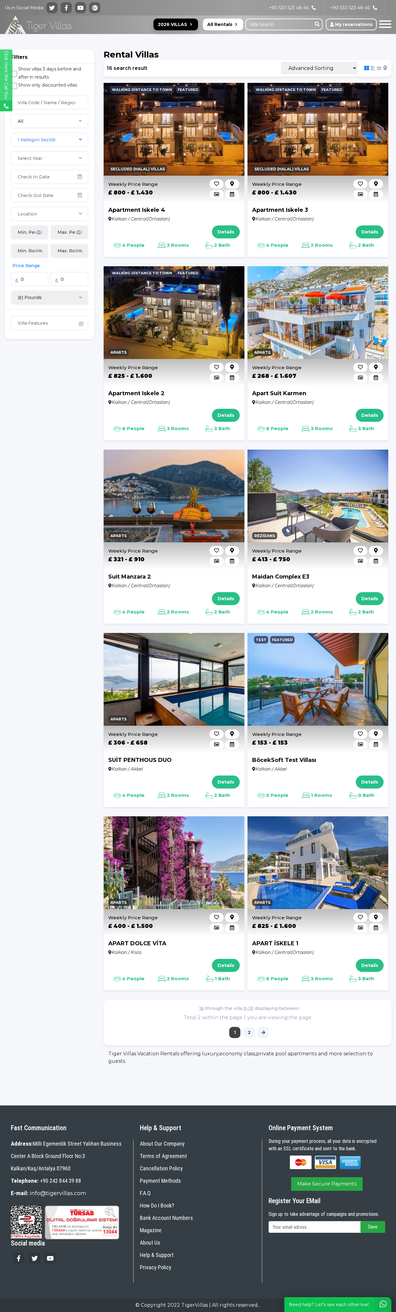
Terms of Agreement (163, 1156)
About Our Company (162, 1143)
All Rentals (219, 24)
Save (372, 1227)
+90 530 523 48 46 (350, 8)
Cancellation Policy (161, 1168)
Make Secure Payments (326, 1184)
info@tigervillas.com (58, 1193)
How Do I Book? (157, 1205)
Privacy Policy (155, 1267)
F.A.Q (145, 1193)
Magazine (150, 1230)
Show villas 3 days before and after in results (49, 73)
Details (225, 232)
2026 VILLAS (172, 24)
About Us (150, 1242)
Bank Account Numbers (166, 1218)
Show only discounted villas (47, 85)
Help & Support (157, 1255)
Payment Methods (160, 1180)
